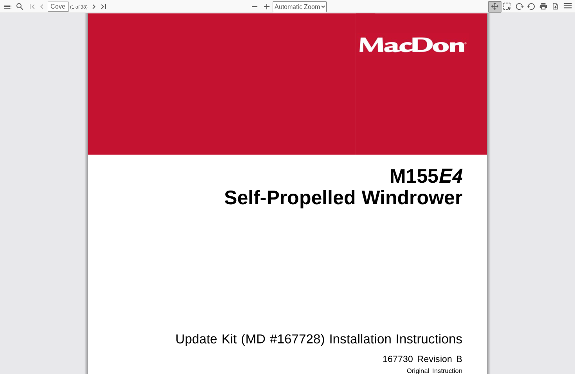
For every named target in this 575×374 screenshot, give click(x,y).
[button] (7, 7)
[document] (287, 193)
